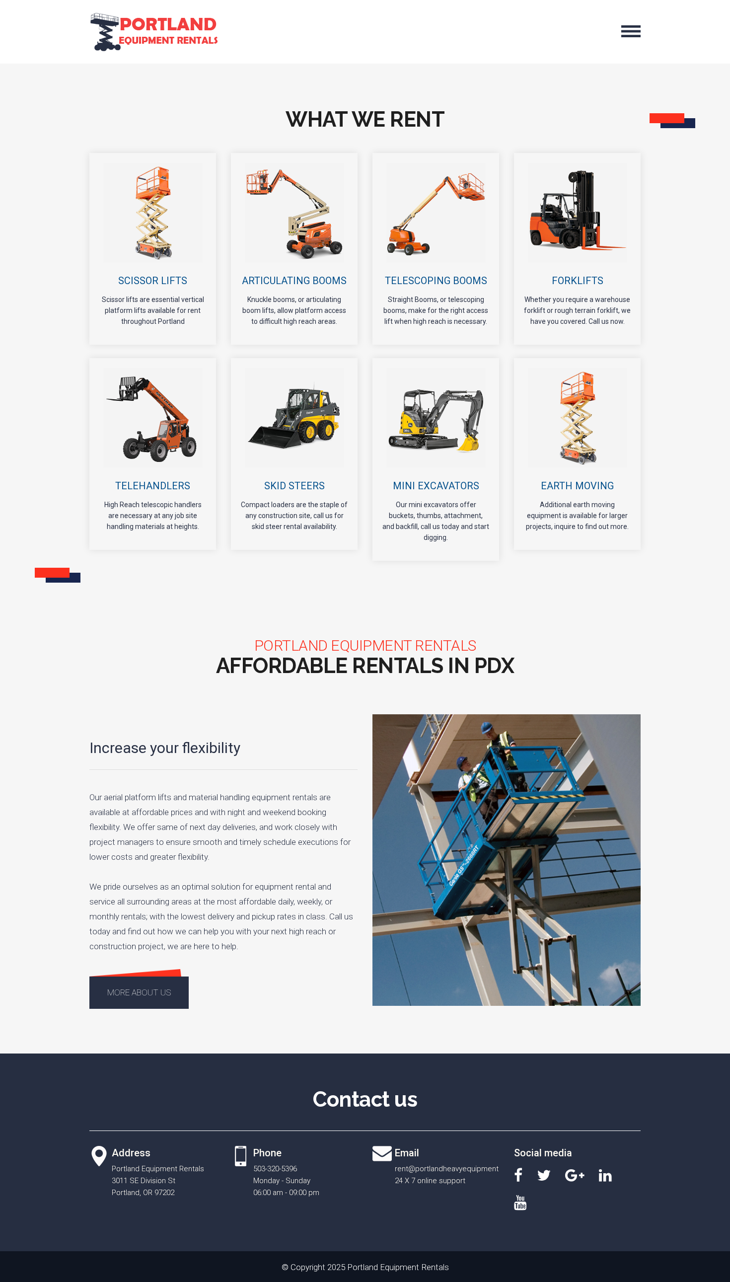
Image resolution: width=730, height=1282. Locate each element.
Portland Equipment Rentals (398, 1267)
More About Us (139, 992)
